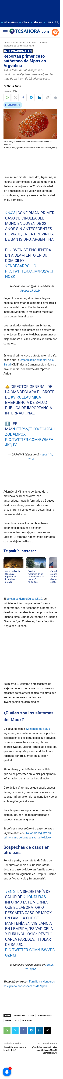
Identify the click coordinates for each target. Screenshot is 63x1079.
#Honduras (34, 897)
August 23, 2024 (30, 290)
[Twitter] (15, 97)
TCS (16, 1020)
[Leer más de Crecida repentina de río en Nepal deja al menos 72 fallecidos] (30, 585)
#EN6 (10, 891)
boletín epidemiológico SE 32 (24, 598)
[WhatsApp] (7, 97)
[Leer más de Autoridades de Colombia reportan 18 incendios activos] (7, 585)
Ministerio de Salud (38, 728)
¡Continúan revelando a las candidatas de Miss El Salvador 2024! (44, 1050)
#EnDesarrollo (20, 266)
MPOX (8, 1020)
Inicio (6, 42)
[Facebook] (23, 97)
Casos (31, 1015)
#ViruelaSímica (26, 397)
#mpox (19, 434)
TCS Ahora (27, 1020)
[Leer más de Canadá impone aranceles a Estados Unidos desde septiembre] (52, 585)
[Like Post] (55, 97)
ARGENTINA (19, 1015)
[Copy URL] (47, 97)
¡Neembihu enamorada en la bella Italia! (15, 1048)
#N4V (10, 213)
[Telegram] (31, 97)
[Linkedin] (39, 97)
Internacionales (18, 42)
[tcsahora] (29, 31)
